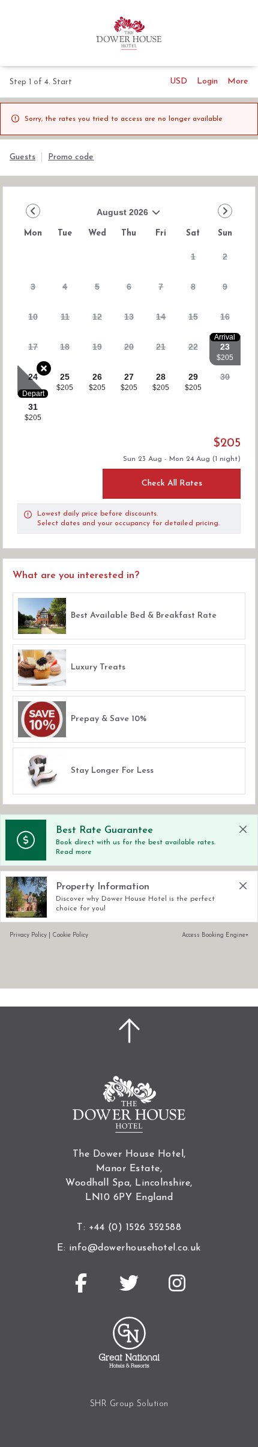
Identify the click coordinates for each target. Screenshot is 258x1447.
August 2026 (82, 216)
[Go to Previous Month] (33, 210)
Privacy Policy (28, 935)
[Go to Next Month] (225, 210)
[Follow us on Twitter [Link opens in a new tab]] (129, 1283)
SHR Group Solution (129, 1404)
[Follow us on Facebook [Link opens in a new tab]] (81, 1283)
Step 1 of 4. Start (41, 82)
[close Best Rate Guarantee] (243, 829)
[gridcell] (192, 260)
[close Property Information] (243, 885)
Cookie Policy (70, 935)
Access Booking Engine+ (215, 935)
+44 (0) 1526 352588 (135, 1227)
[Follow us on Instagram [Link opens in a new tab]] (177, 1283)
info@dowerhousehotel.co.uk (135, 1248)
